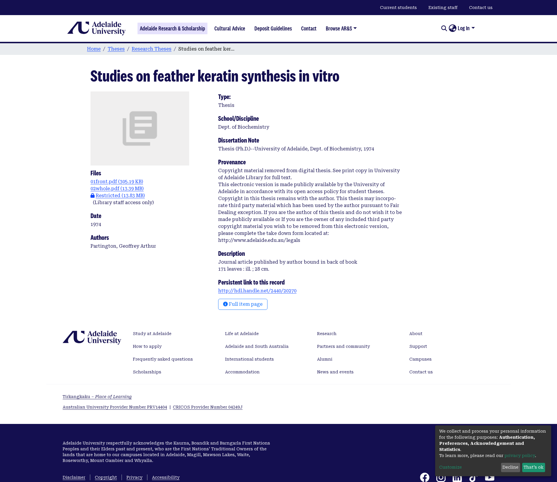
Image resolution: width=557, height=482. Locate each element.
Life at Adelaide (242, 333)
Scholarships (147, 372)
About (415, 333)
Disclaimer (74, 477)
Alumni (324, 359)
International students (249, 359)
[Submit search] (444, 28)
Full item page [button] (245, 304)
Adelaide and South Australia (257, 346)
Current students (398, 7)
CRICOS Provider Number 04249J (208, 407)
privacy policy (519, 455)
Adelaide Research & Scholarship (172, 28)
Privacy (134, 477)
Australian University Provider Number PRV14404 (115, 407)
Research (327, 333)
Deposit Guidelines (273, 28)
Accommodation (242, 372)
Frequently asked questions (163, 359)
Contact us (481, 7)
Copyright (106, 477)
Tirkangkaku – (97, 396)
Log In (464, 28)
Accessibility (166, 477)
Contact (309, 28)
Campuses (420, 359)
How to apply (147, 346)
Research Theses (151, 49)
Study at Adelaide (152, 333)
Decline (510, 467)
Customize (450, 467)
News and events (335, 372)
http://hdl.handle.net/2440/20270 (257, 291)
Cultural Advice (229, 28)
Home (94, 49)
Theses (116, 49)
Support (418, 346)
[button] (452, 28)
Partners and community (343, 346)
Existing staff (442, 7)
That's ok (533, 467)
